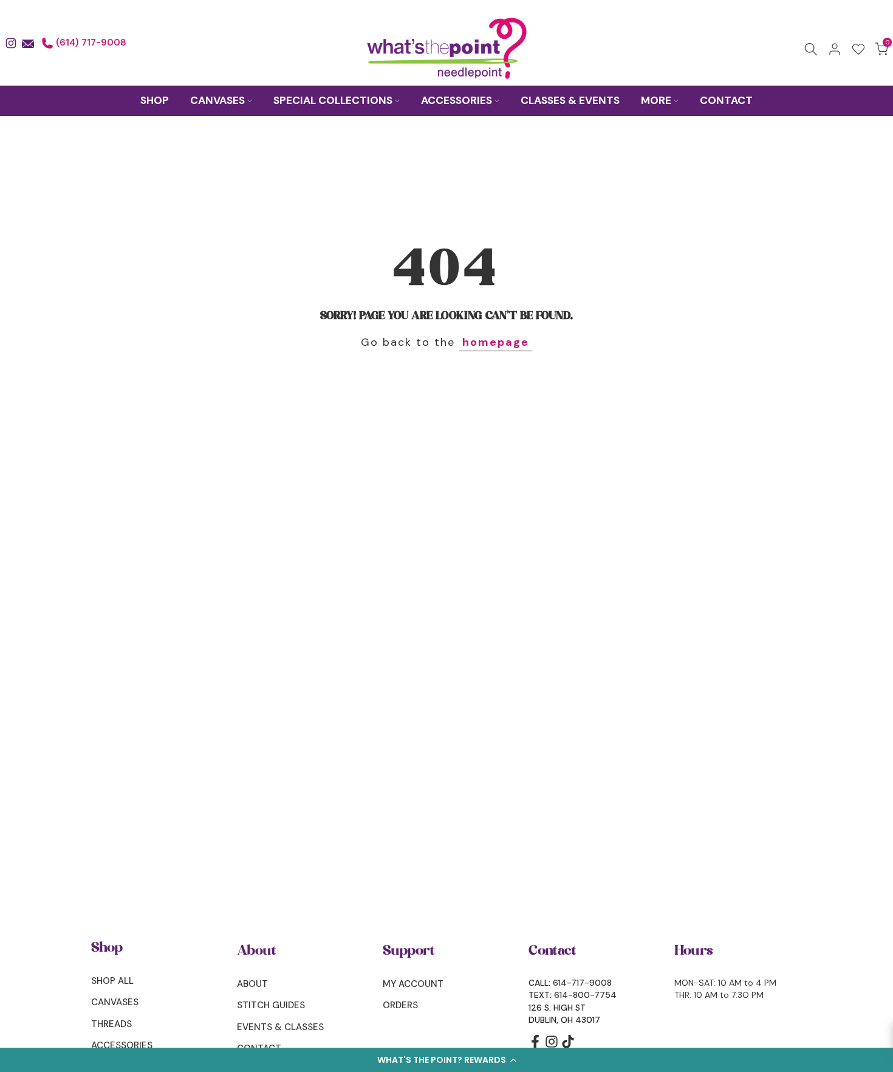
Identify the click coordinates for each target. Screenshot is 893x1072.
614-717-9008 (582, 982)
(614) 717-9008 (89, 42)
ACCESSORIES (456, 100)
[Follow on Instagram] (551, 1045)
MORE (656, 100)
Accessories (121, 1045)
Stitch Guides (271, 1005)
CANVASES (217, 100)
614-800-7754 (585, 994)
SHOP (154, 100)
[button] (446, 1060)
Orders (400, 1005)
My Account (413, 984)
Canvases (115, 1002)
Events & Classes (280, 1027)
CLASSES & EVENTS (570, 100)
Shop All (112, 981)
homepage (495, 342)
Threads (111, 1024)
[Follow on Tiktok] (568, 1045)
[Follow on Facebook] (535, 1045)
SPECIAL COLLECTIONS (332, 100)
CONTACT (726, 100)
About (252, 984)
